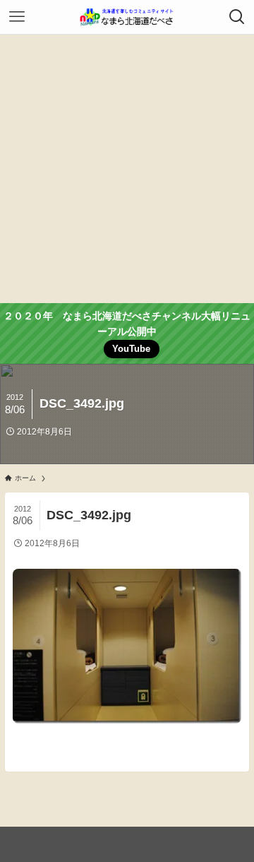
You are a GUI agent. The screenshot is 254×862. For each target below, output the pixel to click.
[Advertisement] (127, 169)
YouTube (131, 348)
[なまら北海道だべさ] (127, 17)
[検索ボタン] (237, 17)
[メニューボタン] (17, 17)
